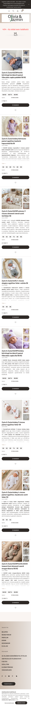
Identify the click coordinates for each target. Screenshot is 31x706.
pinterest (12, 676)
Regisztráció (6, 635)
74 (14, 167)
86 (21, 167)
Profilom (5, 637)
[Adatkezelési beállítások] (16, 676)
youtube (9, 676)
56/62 (4, 94)
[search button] (13, 11)
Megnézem (16, 105)
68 (10, 167)
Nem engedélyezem (9, 702)
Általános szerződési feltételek (14, 656)
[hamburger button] (9, 11)
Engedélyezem (21, 702)
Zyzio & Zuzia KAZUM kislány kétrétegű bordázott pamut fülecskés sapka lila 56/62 (13, 353)
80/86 (16, 94)
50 (3, 520)
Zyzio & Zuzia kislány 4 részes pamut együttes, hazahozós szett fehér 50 (15, 494)
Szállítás (5, 664)
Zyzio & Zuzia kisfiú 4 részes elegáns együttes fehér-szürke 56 (15, 282)
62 (7, 167)
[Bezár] (29, 4)
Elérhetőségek (7, 667)
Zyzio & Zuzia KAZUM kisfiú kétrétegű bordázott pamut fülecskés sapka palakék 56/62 (14, 75)
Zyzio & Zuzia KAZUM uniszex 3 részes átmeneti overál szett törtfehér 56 (13, 213)
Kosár (4, 640)
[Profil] (17, 11)
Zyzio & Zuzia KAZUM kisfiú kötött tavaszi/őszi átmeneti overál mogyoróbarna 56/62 (15, 566)
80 (17, 167)
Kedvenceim (6, 643)
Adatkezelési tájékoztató (11, 658)
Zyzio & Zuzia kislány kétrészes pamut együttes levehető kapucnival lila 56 (14, 141)
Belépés (5, 632)
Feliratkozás (8, 683)
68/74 (10, 94)
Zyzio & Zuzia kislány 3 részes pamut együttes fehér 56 (13, 423)
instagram (5, 676)
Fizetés (4, 661)
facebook (2, 676)
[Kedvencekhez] (15, 110)
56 (3, 167)
